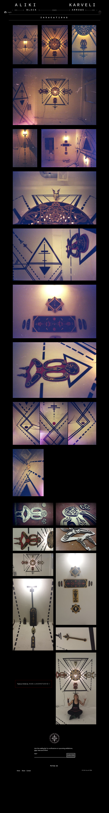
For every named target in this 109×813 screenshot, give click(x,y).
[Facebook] (43, 770)
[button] (100, 12)
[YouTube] (52, 770)
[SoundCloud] (54, 770)
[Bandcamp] (57, 770)
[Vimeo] (49, 770)
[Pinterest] (65, 770)
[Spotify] (60, 770)
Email (35, 753)
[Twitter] (63, 770)
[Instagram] (46, 770)
